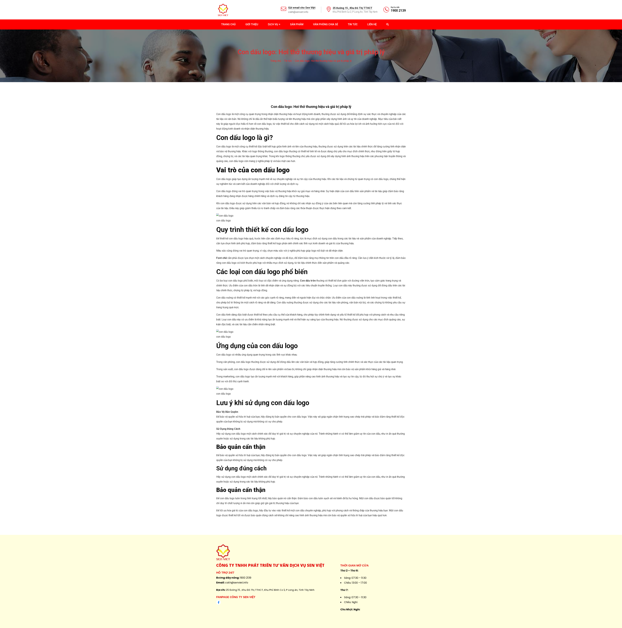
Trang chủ (275, 60)
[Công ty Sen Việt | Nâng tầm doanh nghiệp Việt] (223, 9)
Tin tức (288, 60)
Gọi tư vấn (395, 7)
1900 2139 (398, 10)
